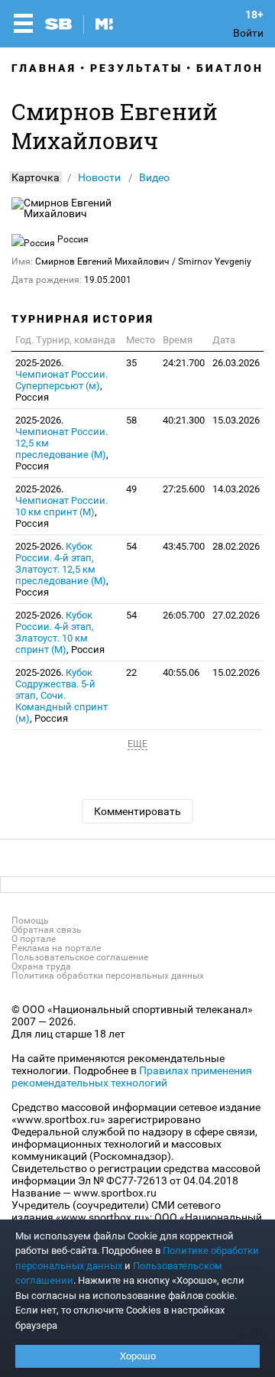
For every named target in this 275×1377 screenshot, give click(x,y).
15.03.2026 (236, 420)
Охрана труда (41, 966)
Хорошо (138, 1356)
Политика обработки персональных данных (107, 975)
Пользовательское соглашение (79, 957)
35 (131, 363)
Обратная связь (46, 929)
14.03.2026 (236, 489)
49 (131, 489)
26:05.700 (184, 615)
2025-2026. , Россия (61, 380)
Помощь (30, 920)
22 (131, 672)
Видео (154, 177)
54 (131, 546)
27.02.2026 (236, 615)
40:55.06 (181, 672)
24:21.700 (184, 363)
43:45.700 (184, 546)
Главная (43, 68)
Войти (248, 33)
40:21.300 (184, 420)
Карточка (35, 177)
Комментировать (137, 811)
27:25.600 (184, 489)
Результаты (136, 68)
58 (131, 420)
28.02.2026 (236, 546)
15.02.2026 (236, 672)
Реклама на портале (56, 948)
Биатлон (230, 68)
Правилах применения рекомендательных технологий (131, 1076)
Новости (99, 177)
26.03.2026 (236, 363)
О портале (33, 938)
